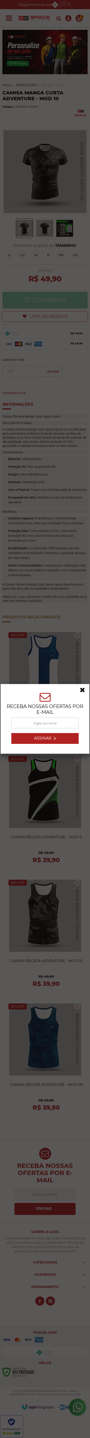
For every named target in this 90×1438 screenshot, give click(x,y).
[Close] (84, 690)
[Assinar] (45, 738)
